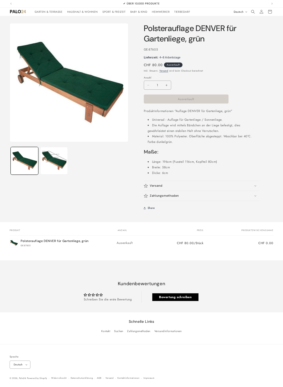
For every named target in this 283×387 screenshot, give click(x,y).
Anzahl (148, 77)
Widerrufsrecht (59, 377)
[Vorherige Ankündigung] (11, 3)
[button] (253, 12)
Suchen (118, 331)
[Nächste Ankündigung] (272, 3)
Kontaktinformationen (128, 377)
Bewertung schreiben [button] (175, 297)
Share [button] (151, 208)
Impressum (148, 377)
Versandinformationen (168, 331)
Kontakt (105, 331)
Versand (163, 71)
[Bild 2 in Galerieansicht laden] (54, 161)
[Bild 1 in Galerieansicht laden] (24, 161)
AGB (99, 377)
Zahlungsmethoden (138, 331)
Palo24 (22, 378)
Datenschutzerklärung (82, 377)
